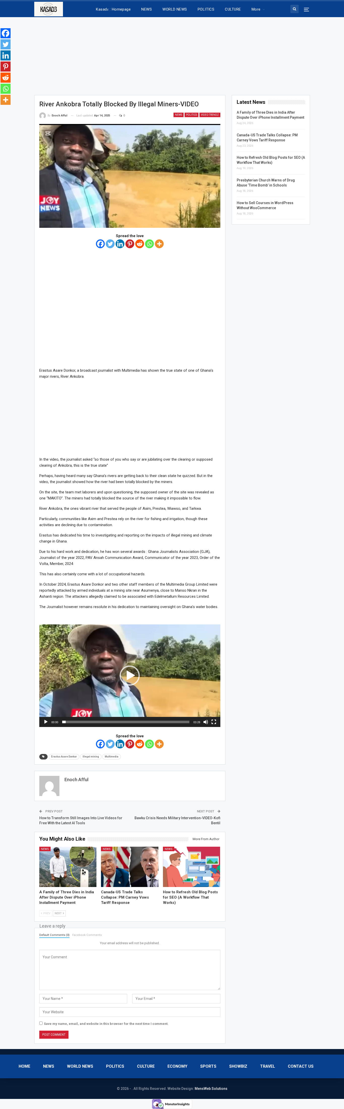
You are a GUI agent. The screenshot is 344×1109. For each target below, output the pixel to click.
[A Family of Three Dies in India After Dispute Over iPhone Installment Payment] (68, 867)
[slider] (125, 722)
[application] (129, 675)
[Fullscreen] (213, 721)
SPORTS (208, 1066)
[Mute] (205, 721)
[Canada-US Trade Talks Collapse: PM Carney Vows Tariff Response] (129, 867)
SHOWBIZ (238, 1066)
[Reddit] (139, 243)
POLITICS (206, 9)
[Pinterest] (129, 243)
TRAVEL (267, 1066)
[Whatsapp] (149, 243)
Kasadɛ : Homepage (113, 9)
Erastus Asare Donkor (64, 756)
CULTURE (233, 9)
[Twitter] (110, 243)
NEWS (146, 9)
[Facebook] (100, 243)
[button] (130, 676)
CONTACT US (301, 1066)
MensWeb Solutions (211, 1089)
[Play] (45, 721)
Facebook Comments (87, 935)
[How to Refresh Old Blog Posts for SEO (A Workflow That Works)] (191, 867)
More (256, 9)
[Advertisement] (172, 54)
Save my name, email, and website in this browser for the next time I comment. (106, 1024)
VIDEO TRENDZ (210, 114)
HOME (24, 1066)
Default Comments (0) (54, 935)
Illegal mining (91, 756)
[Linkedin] (120, 243)
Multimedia (111, 756)
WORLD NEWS (174, 9)
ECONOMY (177, 1066)
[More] (159, 243)
